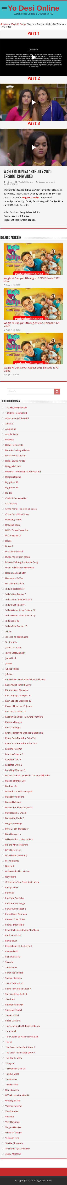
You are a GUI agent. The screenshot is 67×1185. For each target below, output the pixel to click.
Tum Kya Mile (11, 1084)
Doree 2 (9, 546)
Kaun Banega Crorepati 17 (18, 695)
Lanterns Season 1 (14, 754)
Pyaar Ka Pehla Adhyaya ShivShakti (22, 930)
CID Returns (11, 503)
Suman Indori (12, 1015)
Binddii (8, 493)
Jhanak (8, 663)
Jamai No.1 (10, 658)
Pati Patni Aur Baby (14, 898)
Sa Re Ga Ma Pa (12, 956)
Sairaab (9, 962)
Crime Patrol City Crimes (17, 514)
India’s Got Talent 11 (15, 605)
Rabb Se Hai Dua (13, 935)
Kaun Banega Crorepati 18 (18, 701)
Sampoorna (11, 967)
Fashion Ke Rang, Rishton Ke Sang (21, 562)
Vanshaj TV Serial (13, 1106)
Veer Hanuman (12, 1122)
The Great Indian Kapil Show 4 (20, 1052)
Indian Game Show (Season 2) (20, 615)
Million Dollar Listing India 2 (19, 839)
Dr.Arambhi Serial (14, 551)
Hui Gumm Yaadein (14, 583)
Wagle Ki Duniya (18, 24)
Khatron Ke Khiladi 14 (15, 711)
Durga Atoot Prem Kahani (17, 557)
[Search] (57, 391)
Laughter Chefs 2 (13, 765)
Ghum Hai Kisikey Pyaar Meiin (19, 567)
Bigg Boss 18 (11, 482)
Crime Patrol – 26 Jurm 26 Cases (21, 509)
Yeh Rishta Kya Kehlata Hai (17, 1148)
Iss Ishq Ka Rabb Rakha (16, 637)
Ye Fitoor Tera (12, 1138)
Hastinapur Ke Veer (14, 578)
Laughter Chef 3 (13, 759)
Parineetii (9, 892)
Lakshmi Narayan (13, 749)
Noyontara (10, 876)
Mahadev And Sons (14, 797)
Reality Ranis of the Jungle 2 (18, 946)
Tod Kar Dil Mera (13, 1058)
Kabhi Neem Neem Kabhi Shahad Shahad (25, 679)
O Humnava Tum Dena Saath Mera (22, 882)
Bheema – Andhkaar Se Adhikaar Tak (23, 471)
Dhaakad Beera (12, 525)
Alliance (9, 423)
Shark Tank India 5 (14, 983)
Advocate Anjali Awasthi (17, 418)
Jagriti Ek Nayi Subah (15, 653)
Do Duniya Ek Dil (13, 535)
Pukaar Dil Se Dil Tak (15, 919)
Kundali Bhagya (12, 727)
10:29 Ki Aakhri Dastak (16, 407)
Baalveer (9, 439)
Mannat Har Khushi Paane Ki (18, 807)
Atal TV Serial (11, 434)
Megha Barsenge (13, 823)
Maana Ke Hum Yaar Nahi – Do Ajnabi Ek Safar (27, 775)
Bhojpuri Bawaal (13, 477)
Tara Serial (10, 1031)
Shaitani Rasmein (13, 978)
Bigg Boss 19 (11, 487)
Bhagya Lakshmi (13, 466)
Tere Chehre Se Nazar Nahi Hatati (21, 1036)
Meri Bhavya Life (13, 834)
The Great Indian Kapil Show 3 (20, 1047)
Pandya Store (11, 887)
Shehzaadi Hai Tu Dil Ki (16, 994)
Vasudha (9, 1116)
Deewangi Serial (13, 519)
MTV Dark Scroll (13, 850)
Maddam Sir (11, 786)
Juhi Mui (9, 674)
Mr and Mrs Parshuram (16, 844)
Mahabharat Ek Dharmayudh (19, 791)
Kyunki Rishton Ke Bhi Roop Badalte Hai (24, 733)
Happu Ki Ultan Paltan (15, 573)
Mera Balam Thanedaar (17, 828)
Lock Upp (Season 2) (15, 770)
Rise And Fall (11, 951)
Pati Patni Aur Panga (15, 903)
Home (5, 24)
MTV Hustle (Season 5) (16, 855)
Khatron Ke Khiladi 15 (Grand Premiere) (24, 717)
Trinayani (9, 1063)
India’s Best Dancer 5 (15, 594)
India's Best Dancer (14, 589)
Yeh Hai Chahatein (14, 1143)
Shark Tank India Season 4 (18, 988)
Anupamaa (10, 429)
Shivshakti (10, 999)
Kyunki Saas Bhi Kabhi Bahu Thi (20, 738)
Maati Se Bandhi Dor (15, 781)
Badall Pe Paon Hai (14, 445)
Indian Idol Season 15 (16, 626)
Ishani (8, 631)
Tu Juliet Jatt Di (12, 1074)
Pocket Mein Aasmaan (16, 914)
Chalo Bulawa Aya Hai (15, 498)
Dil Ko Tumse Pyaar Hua (16, 530)
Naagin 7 (9, 866)
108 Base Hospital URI (16, 413)
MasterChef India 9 (14, 818)
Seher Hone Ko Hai (14, 972)
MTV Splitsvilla (12, 860)
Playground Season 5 (15, 908)
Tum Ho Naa (11, 1079)
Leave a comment (47, 182)
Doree (8, 541)
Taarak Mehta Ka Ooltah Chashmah (22, 1026)
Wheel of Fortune (13, 1132)
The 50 (8, 1042)
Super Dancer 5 (12, 1020)
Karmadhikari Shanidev (16, 690)
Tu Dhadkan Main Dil (15, 1068)
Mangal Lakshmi (13, 802)
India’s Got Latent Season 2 (18, 599)
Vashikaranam (12, 1111)
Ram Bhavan (11, 940)
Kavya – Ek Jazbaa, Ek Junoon (19, 706)
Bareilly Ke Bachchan (15, 455)
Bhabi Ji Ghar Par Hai (15, 461)
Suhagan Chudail (13, 1010)
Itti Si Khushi (11, 642)
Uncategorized (12, 1100)
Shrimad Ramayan (14, 1004)
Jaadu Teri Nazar (13, 647)
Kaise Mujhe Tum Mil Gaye (18, 685)
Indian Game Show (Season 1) (20, 610)
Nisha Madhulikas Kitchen (17, 871)
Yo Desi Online (33, 8)
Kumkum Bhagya (13, 722)
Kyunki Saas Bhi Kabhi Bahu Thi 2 (21, 743)
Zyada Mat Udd (13, 1154)
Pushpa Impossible (14, 924)
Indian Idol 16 (12, 621)
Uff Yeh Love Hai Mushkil (17, 1095)
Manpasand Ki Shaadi (15, 812)
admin (9, 182)
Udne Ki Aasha (12, 1090)
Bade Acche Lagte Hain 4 (17, 450)
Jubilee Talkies (12, 669)
